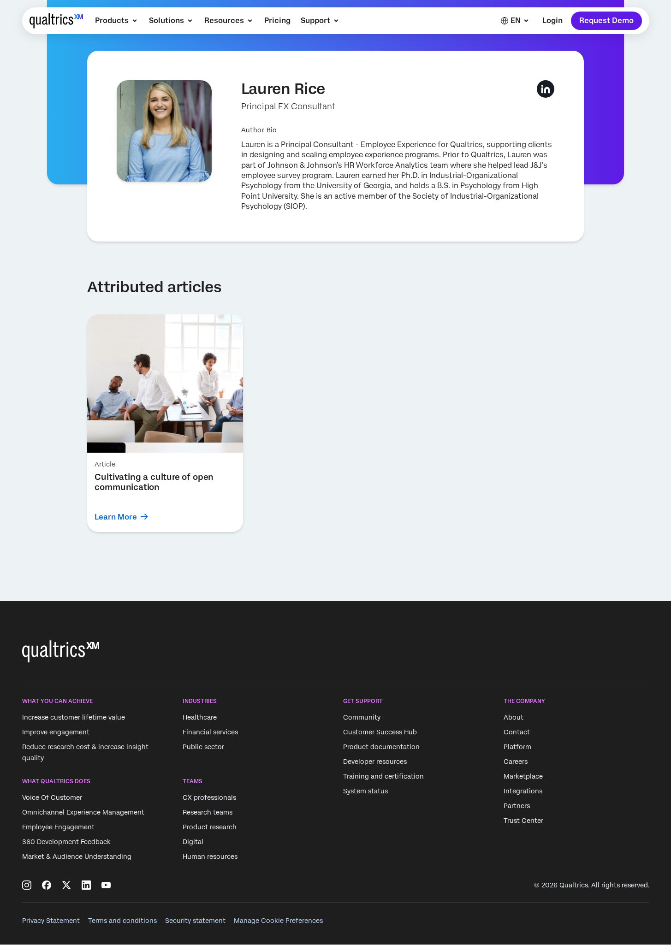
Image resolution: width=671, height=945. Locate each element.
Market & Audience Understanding (76, 857)
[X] (66, 885)
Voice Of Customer (52, 798)
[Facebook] (46, 885)
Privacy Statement (51, 920)
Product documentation (381, 746)
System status (365, 791)
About (513, 717)
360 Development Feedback (66, 842)
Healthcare (200, 717)
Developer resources (375, 761)
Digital (193, 842)
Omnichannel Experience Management (83, 812)
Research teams (207, 812)
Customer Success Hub (380, 732)
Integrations (523, 791)
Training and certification (383, 776)
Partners (517, 805)
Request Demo (606, 20)
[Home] (56, 20)
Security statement (195, 920)
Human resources (210, 857)
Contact (517, 732)
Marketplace (523, 776)
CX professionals (209, 798)
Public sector (203, 746)
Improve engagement (55, 732)
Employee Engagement (58, 827)
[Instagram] (26, 885)
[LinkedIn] (86, 885)
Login (552, 20)
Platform (517, 746)
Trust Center (523, 820)
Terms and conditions (122, 920)
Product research (210, 827)
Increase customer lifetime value (73, 717)
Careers (516, 761)
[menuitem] (116, 21)
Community (361, 717)
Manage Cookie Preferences (278, 920)
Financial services (210, 732)
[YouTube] (106, 885)
